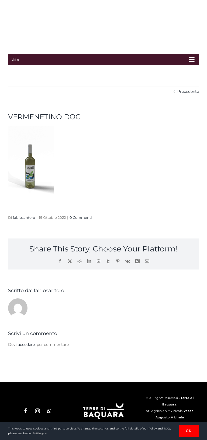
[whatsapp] (49, 410)
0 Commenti (81, 217)
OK (189, 430)
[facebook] (25, 410)
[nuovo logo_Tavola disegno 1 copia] (103, 405)
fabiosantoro (24, 217)
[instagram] (37, 410)
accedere (26, 344)
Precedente (188, 91)
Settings (39, 433)
